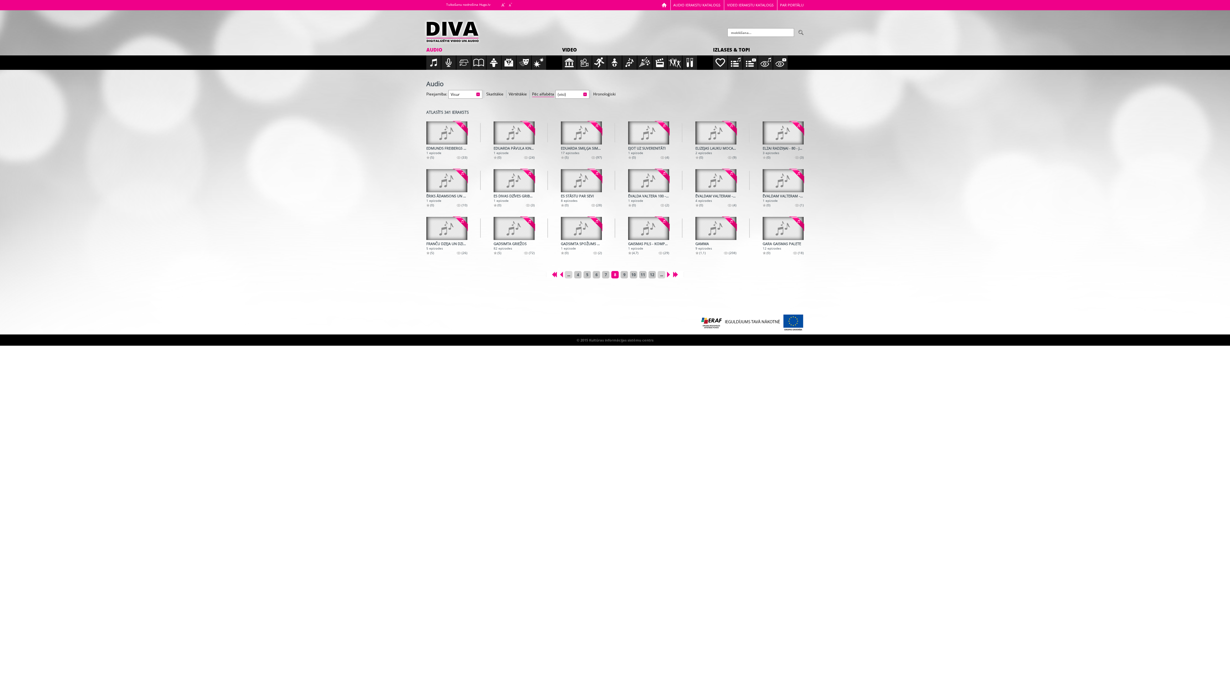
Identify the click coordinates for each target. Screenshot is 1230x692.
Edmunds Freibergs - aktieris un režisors (464, 148)
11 (643, 274)
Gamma (702, 243)
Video (569, 49)
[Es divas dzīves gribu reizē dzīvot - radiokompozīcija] (514, 180)
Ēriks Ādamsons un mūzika (451, 196)
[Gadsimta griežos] (514, 228)
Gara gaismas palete (782, 243)
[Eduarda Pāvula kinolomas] (514, 132)
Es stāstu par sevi (577, 196)
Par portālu (792, 5)
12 (652, 274)
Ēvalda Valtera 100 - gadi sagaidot (660, 196)
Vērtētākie (518, 94)
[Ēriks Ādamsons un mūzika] (446, 180)
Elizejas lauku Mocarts (717, 148)
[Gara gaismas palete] (783, 228)
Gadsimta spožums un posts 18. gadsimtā (599, 243)
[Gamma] (715, 228)
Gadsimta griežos (510, 243)
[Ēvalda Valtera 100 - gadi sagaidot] (648, 180)
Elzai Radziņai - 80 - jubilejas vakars (795, 148)
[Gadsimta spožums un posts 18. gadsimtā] (581, 228)
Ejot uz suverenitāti (647, 148)
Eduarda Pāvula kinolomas (520, 148)
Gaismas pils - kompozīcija (652, 243)
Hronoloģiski (604, 94)
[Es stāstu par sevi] (581, 180)
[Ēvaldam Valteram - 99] (783, 180)
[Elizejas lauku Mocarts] (715, 132)
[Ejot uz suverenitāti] (648, 132)
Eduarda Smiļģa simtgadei (585, 148)
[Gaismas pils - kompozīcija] (648, 228)
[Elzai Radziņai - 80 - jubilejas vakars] (783, 132)
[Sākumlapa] (664, 5)
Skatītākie (495, 94)
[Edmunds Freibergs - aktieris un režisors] (446, 132)
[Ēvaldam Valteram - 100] (715, 180)
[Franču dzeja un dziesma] (446, 228)
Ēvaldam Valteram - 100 (717, 196)
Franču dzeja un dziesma (449, 243)
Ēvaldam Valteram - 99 (784, 196)
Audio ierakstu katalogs (696, 5)
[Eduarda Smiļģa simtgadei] (581, 132)
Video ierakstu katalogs (750, 5)
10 (633, 274)
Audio (434, 49)
